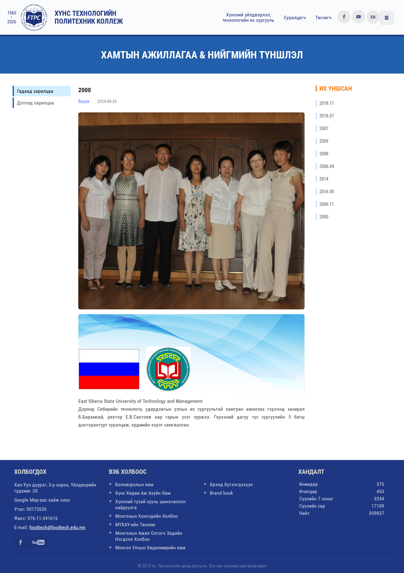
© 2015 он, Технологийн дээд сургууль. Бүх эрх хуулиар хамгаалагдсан (202, 565)
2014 (323, 179)
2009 (323, 141)
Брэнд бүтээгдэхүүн (231, 484)
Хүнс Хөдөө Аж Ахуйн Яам (142, 493)
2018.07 (326, 116)
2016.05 (326, 191)
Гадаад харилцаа (35, 91)
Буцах (84, 101)
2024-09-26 (107, 101)
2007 (323, 128)
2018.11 (326, 103)
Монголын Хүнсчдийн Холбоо (146, 516)
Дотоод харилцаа (35, 103)
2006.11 (326, 204)
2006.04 (326, 166)
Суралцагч (295, 18)
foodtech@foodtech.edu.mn (57, 527)
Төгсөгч (323, 18)
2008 (323, 154)
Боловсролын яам (134, 484)
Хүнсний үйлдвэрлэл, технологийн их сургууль (248, 17)
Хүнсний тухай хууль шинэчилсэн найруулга (150, 504)
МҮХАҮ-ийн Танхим (135, 525)
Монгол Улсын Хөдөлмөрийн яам (150, 548)
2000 (323, 217)
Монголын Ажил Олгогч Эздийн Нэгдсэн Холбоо (148, 536)
